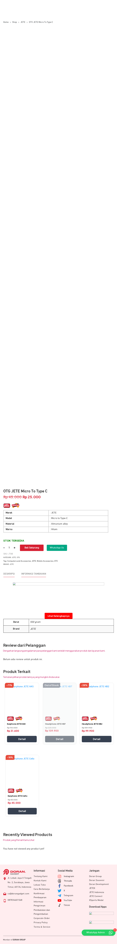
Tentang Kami (41, 876)
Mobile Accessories (45, 561)
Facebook (68, 886)
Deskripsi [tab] (9, 574)
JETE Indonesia (96, 892)
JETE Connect (95, 896)
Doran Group (95, 876)
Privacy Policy (41, 922)
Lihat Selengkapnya (58, 615)
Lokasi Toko (40, 885)
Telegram (68, 895)
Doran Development (99, 884)
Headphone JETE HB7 (55, 724)
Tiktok (67, 905)
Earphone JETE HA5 (16, 724)
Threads (68, 881)
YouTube (68, 900)
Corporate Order (42, 918)
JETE (14, 557)
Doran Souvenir (97, 880)
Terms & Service (42, 927)
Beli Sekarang (32, 548)
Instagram (69, 876)
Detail (22, 739)
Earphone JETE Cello (17, 796)
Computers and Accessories (19, 561)
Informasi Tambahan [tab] (33, 574)
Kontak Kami (40, 880)
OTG (18, 557)
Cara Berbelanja (42, 889)
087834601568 (15, 900)
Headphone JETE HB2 (92, 724)
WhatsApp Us (57, 548)
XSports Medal (96, 900)
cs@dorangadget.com (18, 894)
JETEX (92, 888)
